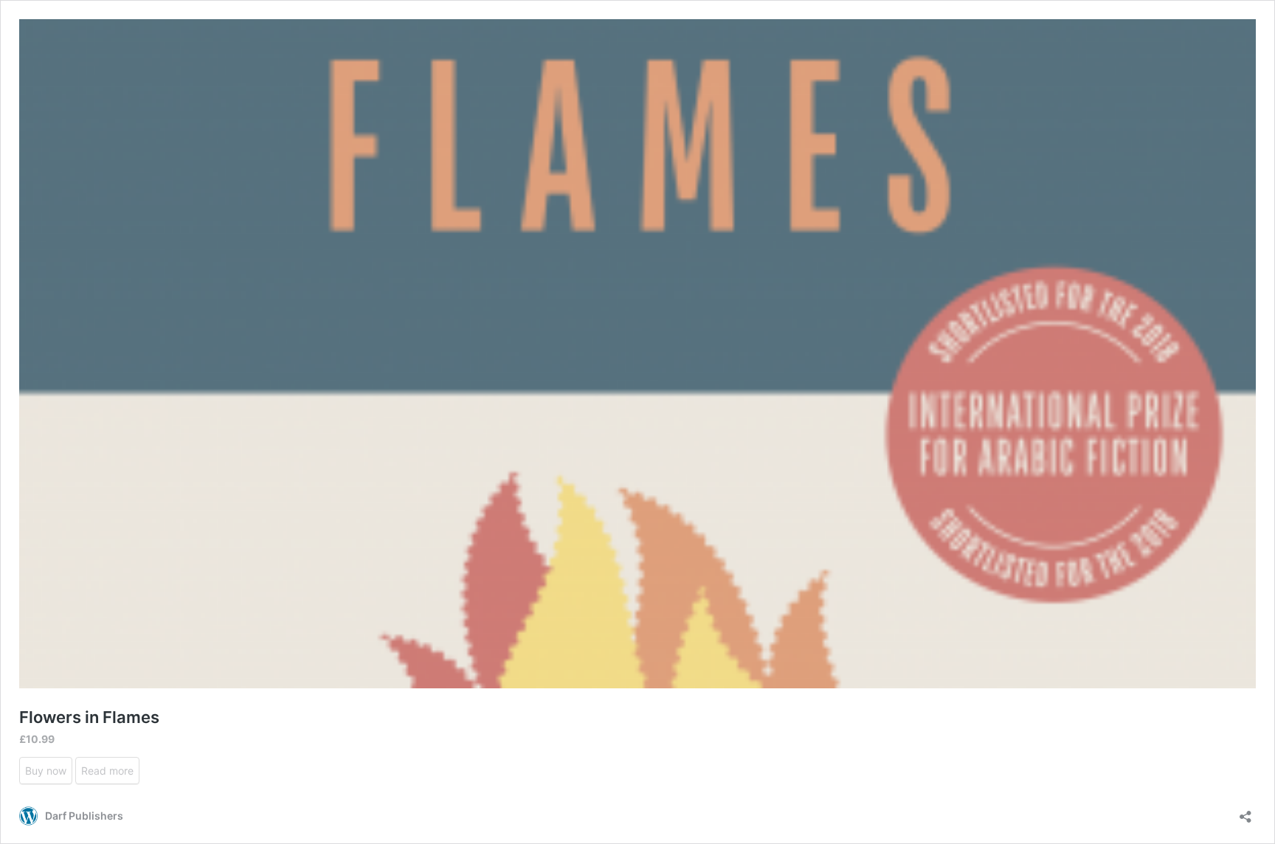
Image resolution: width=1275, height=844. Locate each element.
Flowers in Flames (89, 717)
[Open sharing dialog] (1245, 811)
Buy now (45, 770)
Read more (107, 770)
